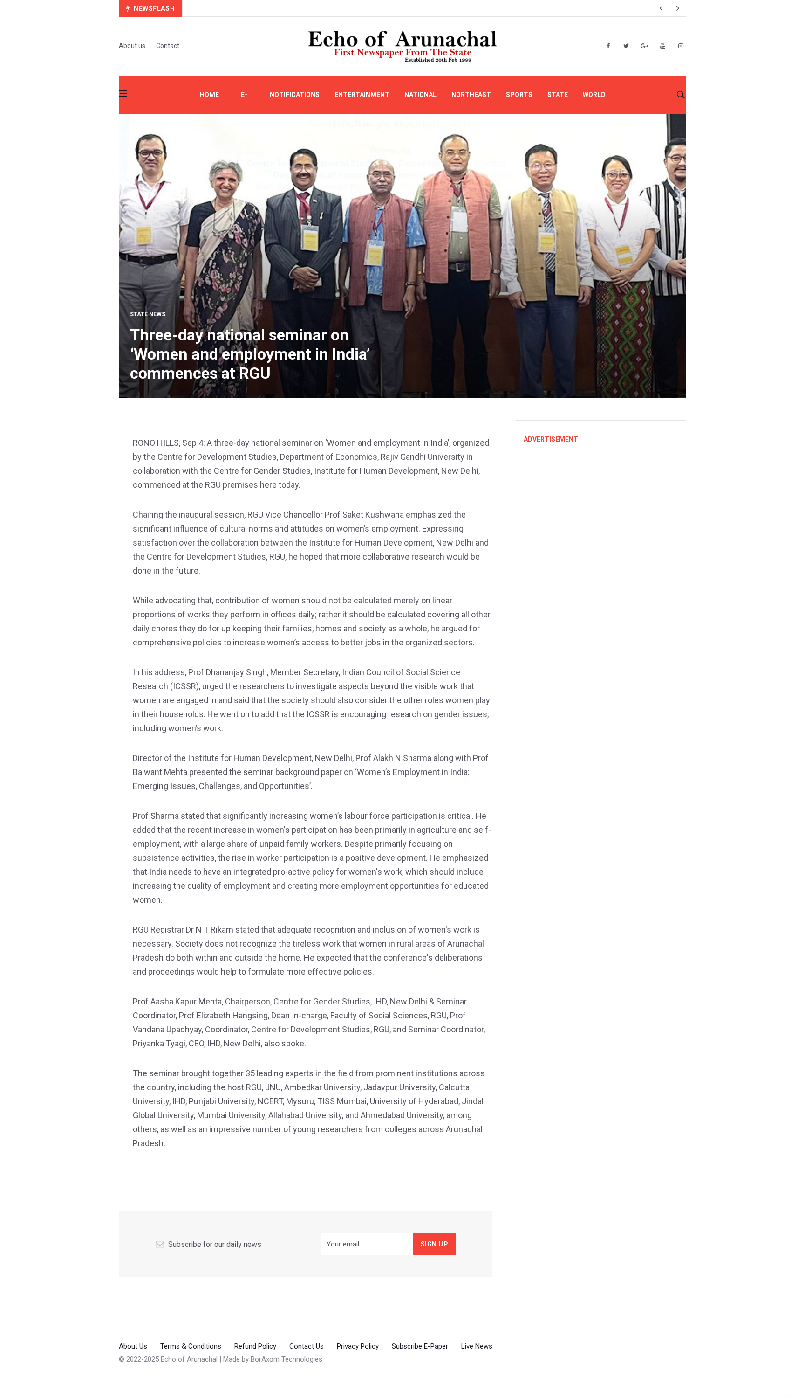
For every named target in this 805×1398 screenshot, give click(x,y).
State (557, 94)
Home (209, 94)
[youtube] (662, 46)
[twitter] (626, 46)
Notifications (295, 94)
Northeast (471, 94)
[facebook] (608, 46)
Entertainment (361, 94)
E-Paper (244, 102)
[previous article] (677, 8)
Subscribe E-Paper (420, 1346)
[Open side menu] (123, 93)
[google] (644, 46)
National (420, 94)
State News (147, 314)
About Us (133, 1346)
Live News (476, 1346)
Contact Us (306, 1346)
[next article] (661, 8)
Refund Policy (255, 1346)
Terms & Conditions (190, 1346)
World (594, 94)
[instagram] (680, 46)
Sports (519, 94)
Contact (167, 45)
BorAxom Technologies (286, 1359)
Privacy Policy (358, 1346)
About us (132, 45)
